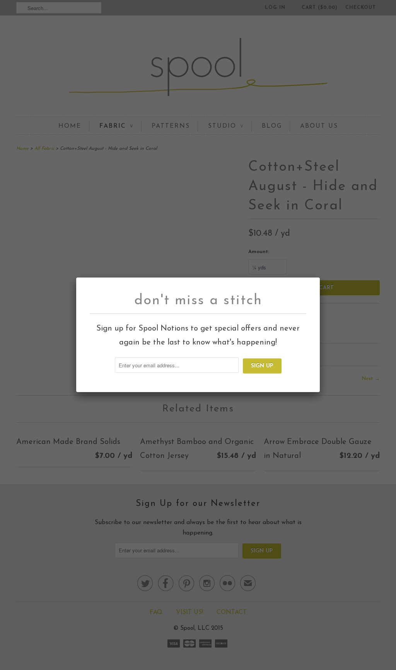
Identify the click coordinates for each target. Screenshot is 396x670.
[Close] (314, 282)
